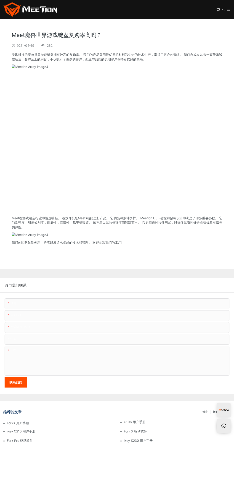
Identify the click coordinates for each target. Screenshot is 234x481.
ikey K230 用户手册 (138, 440)
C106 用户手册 (135, 422)
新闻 (215, 412)
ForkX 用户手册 (18, 423)
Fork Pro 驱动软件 (20, 440)
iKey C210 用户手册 (21, 431)
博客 (205, 412)
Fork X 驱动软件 (135, 431)
